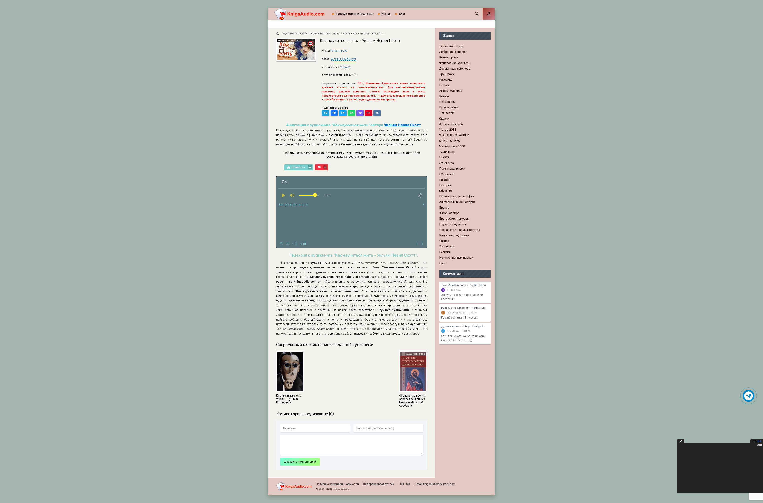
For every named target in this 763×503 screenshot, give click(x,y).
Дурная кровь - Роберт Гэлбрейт (463, 326)
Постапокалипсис (452, 168)
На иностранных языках (456, 257)
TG (325, 112)
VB (360, 112)
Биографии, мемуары (454, 218)
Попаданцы (447, 102)
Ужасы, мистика (450, 91)
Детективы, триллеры (455, 68)
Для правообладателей (378, 484)
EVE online (446, 174)
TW (343, 112)
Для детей (446, 113)
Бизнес (444, 207)
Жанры (386, 13)
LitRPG (444, 157)
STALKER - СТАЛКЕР (454, 135)
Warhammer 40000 (452, 146)
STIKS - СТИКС (449, 141)
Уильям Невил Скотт (343, 58)
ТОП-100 (404, 484)
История (445, 185)
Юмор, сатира (449, 213)
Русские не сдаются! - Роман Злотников (465, 308)
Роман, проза (338, 50)
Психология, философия (456, 196)
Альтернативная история (457, 202)
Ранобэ (444, 180)
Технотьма (447, 152)
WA (351, 112)
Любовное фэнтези (453, 52)
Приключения (449, 107)
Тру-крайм (447, 74)
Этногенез (446, 163)
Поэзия (444, 85)
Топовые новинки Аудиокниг (355, 13)
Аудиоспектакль (451, 124)
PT (368, 112)
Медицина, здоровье (454, 235)
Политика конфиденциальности (337, 484)
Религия (445, 252)
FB (334, 112)
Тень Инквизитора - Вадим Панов (463, 285)
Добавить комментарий (300, 461)
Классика (445, 79)
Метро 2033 (447, 129)
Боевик (444, 96)
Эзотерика (447, 246)
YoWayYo (345, 67)
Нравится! (301, 167)
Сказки (444, 118)
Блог (402, 13)
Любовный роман (451, 46)
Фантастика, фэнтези (454, 63)
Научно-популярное (453, 224)
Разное (444, 241)
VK (377, 112)
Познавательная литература (459, 230)
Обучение (446, 191)
